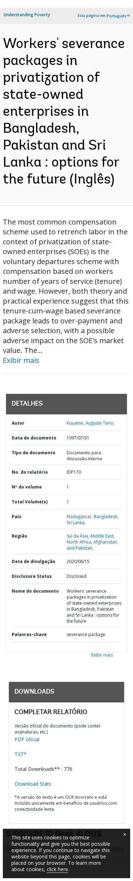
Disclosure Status (32, 576)
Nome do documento (35, 591)
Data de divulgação (33, 561)
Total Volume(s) (30, 502)
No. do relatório (30, 472)
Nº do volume (27, 487)
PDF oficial (27, 739)
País (16, 517)
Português (116, 15)
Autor (18, 423)
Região (19, 536)
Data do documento (34, 438)
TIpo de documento (33, 453)
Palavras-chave (29, 634)
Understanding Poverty (27, 15)
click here (57, 869)
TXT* (21, 754)
